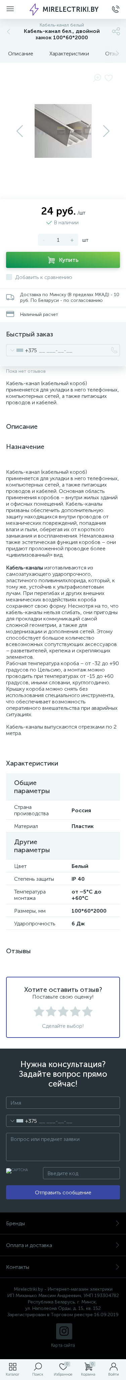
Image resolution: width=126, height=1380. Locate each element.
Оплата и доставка (29, 1245)
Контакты (17, 1267)
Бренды (15, 1223)
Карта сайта (63, 1345)
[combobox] (21, 350)
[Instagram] (64, 1331)
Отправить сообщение (63, 1192)
